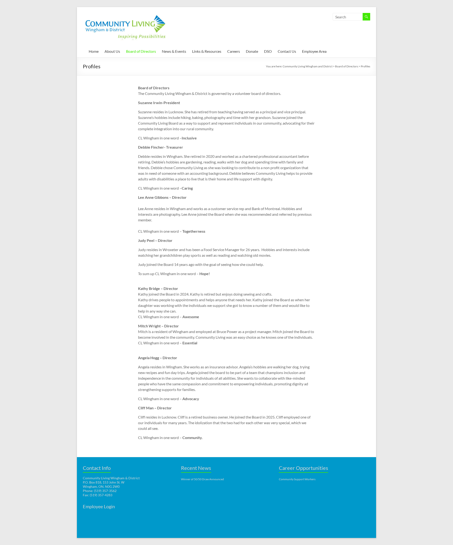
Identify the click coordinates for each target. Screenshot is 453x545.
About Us (112, 51)
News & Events (174, 51)
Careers (233, 51)
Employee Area (314, 51)
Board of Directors (141, 51)
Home (94, 51)
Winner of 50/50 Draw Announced (202, 479)
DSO (268, 51)
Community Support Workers (297, 479)
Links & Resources (206, 51)
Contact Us (287, 51)
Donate (252, 51)
